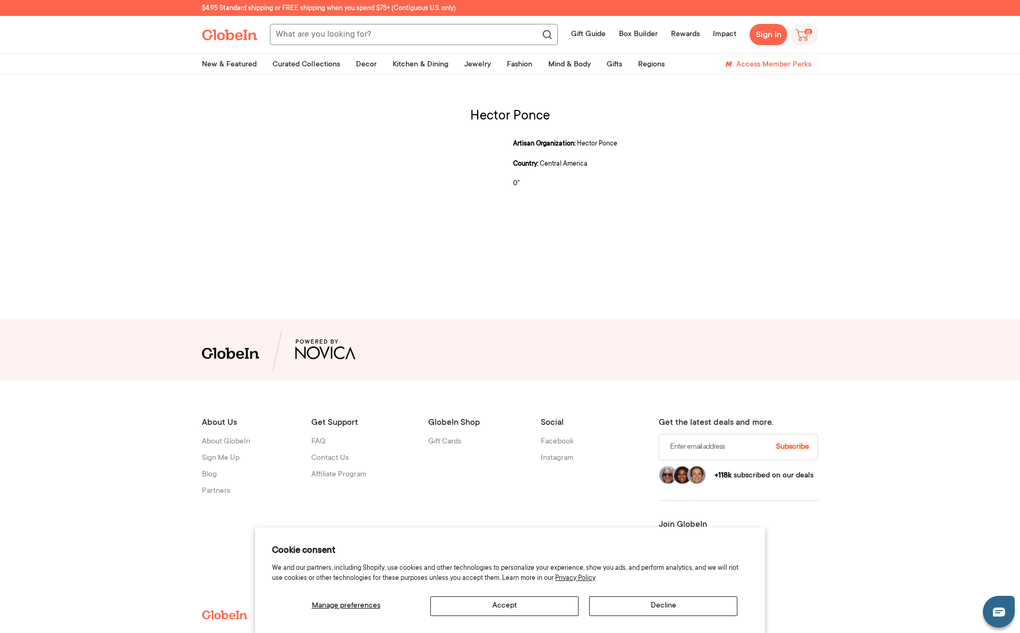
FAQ (318, 442)
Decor (366, 65)
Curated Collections (306, 65)
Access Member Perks (773, 65)
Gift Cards (444, 442)
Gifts (614, 65)
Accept (504, 606)
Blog (209, 475)
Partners (216, 491)
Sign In (768, 35)
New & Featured (229, 65)
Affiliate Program (339, 475)
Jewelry (477, 65)
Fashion (519, 65)
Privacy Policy (575, 578)
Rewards (685, 34)
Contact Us (329, 458)
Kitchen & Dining (420, 65)
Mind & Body (569, 65)
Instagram (557, 458)
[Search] (546, 35)
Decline (663, 606)
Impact (724, 34)
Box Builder (638, 34)
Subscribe (792, 447)
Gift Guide (588, 34)
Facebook (557, 442)
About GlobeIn (226, 442)
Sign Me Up (221, 458)
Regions (651, 65)
